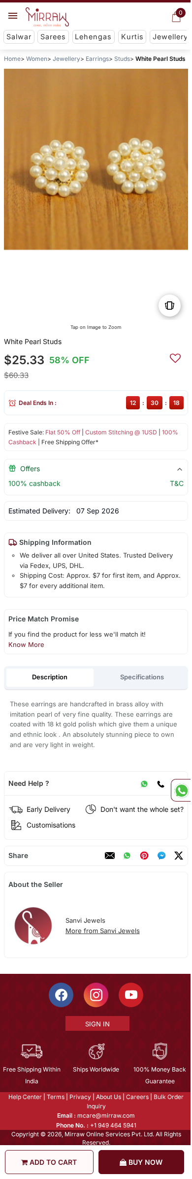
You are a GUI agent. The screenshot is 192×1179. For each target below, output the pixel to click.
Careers (137, 1096)
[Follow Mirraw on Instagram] (95, 995)
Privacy (80, 1096)
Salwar (19, 36)
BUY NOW (144, 1162)
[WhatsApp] (144, 783)
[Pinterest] (144, 855)
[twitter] (179, 855)
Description (49, 677)
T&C (177, 483)
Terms (55, 1096)
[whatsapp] (127, 855)
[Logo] (47, 17)
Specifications (142, 677)
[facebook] (161, 855)
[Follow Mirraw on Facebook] (60, 995)
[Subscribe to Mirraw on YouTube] (130, 995)
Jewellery (170, 36)
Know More (26, 644)
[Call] (160, 783)
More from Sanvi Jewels (102, 931)
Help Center (24, 1096)
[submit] (175, 357)
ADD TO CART (52, 1162)
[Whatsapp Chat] (181, 790)
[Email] (110, 855)
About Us (108, 1096)
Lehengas (93, 36)
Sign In (96, 1024)
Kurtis (132, 36)
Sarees (53, 36)
